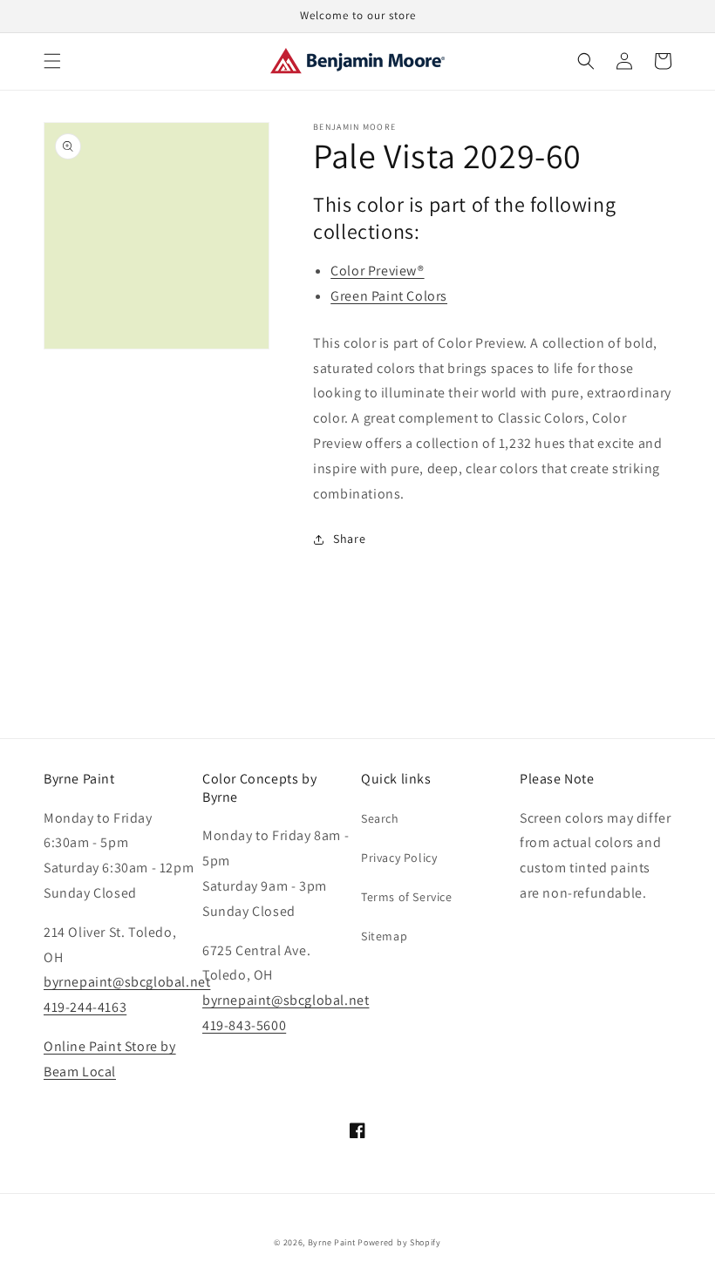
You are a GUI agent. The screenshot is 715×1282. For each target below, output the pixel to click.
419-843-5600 (244, 1025)
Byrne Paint (332, 1242)
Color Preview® (377, 270)
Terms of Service (407, 897)
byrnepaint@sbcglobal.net (127, 982)
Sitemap (384, 936)
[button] (52, 61)
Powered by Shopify (399, 1242)
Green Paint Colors (388, 296)
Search (380, 818)
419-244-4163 (85, 1007)
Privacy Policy (399, 857)
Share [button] (349, 538)
